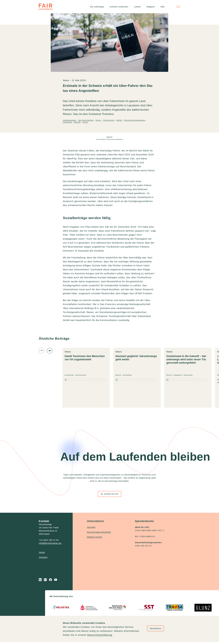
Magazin (151, 7)
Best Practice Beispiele (86, 120)
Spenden (91, 527)
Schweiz (85, 122)
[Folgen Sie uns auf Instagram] (45, 579)
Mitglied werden (94, 537)
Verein (42, 552)
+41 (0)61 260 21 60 (49, 540)
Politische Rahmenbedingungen (135, 120)
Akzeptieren (155, 628)
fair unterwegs (97, 7)
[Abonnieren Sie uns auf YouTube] (55, 579)
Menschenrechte (109, 120)
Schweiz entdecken (119, 7)
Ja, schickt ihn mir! (109, 494)
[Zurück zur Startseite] (45, 7)
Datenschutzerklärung (99, 635)
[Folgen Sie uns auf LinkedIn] (40, 579)
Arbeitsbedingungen (70, 120)
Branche (99, 120)
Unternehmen (67, 122)
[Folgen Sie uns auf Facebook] (50, 579)
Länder (137, 7)
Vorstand (43, 557)
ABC (162, 7)
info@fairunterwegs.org (50, 543)
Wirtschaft (77, 122)
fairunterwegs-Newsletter (99, 532)
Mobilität (119, 120)
